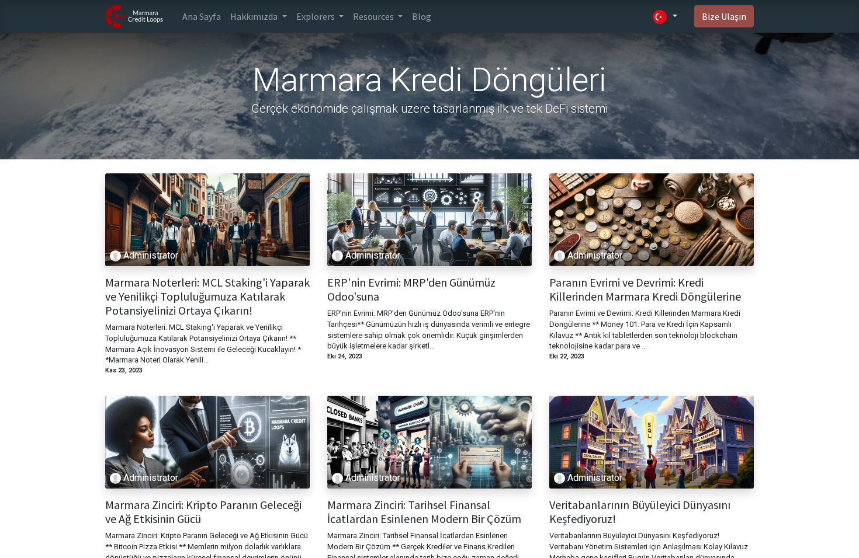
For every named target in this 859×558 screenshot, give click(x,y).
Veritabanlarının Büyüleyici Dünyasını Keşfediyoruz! (639, 512)
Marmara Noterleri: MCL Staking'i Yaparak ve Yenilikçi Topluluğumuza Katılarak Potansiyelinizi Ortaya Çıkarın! (207, 296)
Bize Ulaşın (724, 16)
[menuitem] (202, 16)
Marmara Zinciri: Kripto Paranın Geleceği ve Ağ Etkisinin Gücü (203, 512)
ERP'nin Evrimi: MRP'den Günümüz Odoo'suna (411, 289)
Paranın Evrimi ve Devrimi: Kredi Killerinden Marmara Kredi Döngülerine (645, 289)
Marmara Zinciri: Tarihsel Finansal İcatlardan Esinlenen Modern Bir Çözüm (424, 512)
